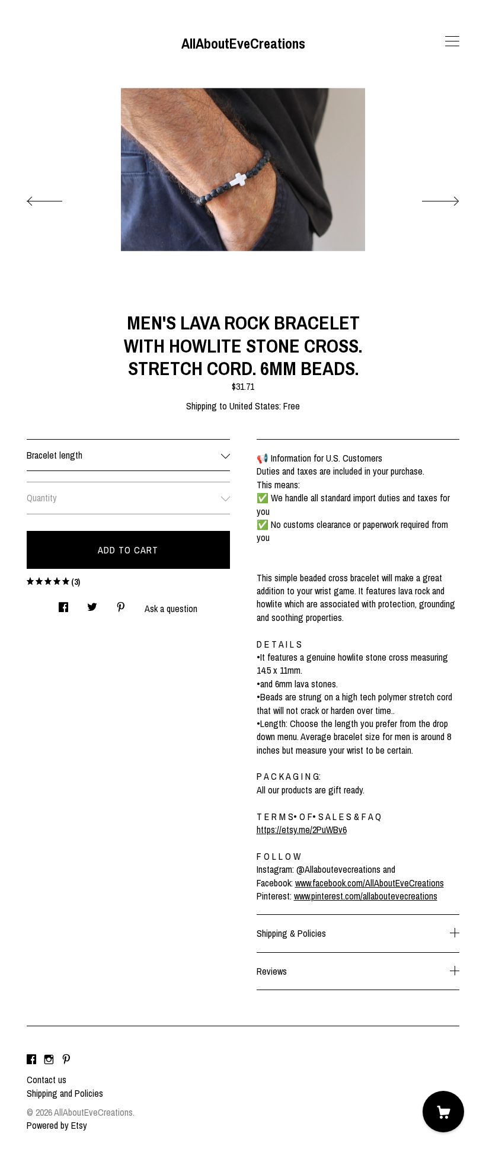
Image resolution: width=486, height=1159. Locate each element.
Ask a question (171, 608)
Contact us (46, 1079)
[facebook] (31, 1059)
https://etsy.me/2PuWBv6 (302, 829)
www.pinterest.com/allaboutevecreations (365, 895)
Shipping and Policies (65, 1093)
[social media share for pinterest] (121, 604)
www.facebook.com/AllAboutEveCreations (369, 882)
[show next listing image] (429, 198)
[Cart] (443, 1111)
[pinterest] (66, 1059)
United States (254, 405)
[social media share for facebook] (63, 604)
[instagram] (48, 1059)
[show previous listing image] (56, 198)
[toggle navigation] (452, 41)
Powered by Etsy (57, 1125)
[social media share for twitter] (92, 604)
